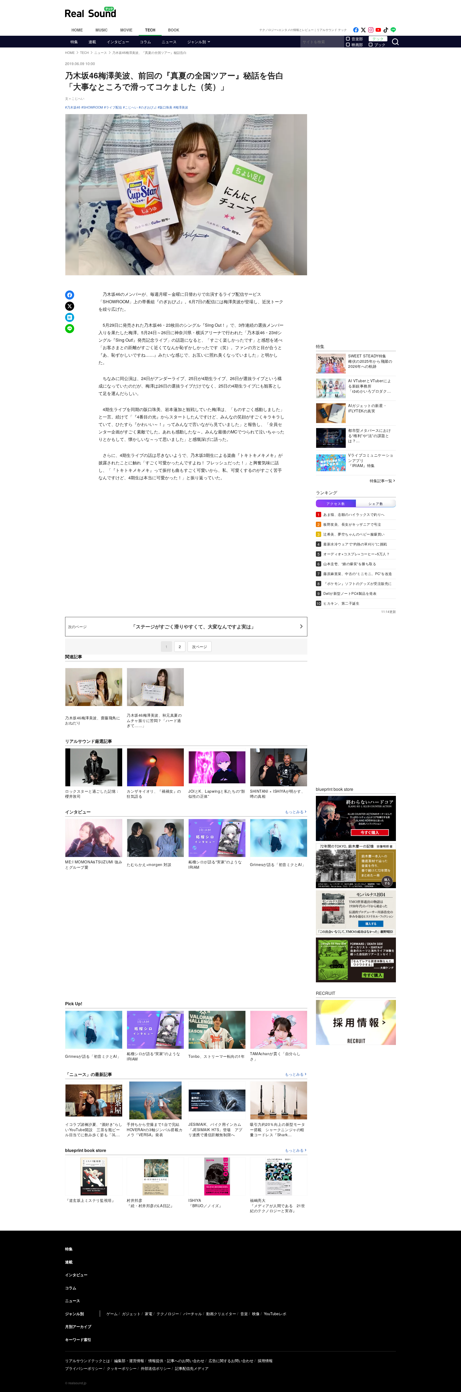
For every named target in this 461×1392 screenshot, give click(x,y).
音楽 (244, 1313)
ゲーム (112, 1313)
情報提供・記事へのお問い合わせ (176, 1360)
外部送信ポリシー (156, 1368)
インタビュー (118, 41)
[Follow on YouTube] (378, 30)
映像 (256, 1313)
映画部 (357, 44)
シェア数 (375, 503)
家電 (148, 1313)
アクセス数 (336, 503)
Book (173, 30)
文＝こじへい (74, 98)
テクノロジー (168, 1313)
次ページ (199, 646)
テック (378, 38)
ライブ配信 (114, 107)
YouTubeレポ (275, 1313)
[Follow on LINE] (393, 30)
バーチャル (192, 1313)
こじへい (131, 107)
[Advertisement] (266, 12)
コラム (145, 41)
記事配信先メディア (192, 1368)
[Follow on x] (363, 30)
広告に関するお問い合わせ (231, 1360)
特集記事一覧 (381, 480)
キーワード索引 (78, 1339)
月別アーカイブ (78, 1326)
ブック (380, 44)
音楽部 (357, 38)
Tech (150, 30)
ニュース (169, 41)
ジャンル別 (196, 41)
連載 (92, 41)
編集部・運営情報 (129, 1360)
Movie (126, 30)
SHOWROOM (93, 107)
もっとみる (294, 812)
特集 (74, 41)
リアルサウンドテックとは (87, 1360)
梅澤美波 (181, 107)
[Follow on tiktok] (385, 30)
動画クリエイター (221, 1313)
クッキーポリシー (122, 1368)
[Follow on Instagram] (370, 30)
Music (102, 30)
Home (77, 30)
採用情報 (265, 1360)
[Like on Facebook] (356, 30)
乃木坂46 (73, 107)
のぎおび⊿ (149, 107)
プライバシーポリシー (83, 1368)
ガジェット (131, 1313)
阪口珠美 (166, 107)
